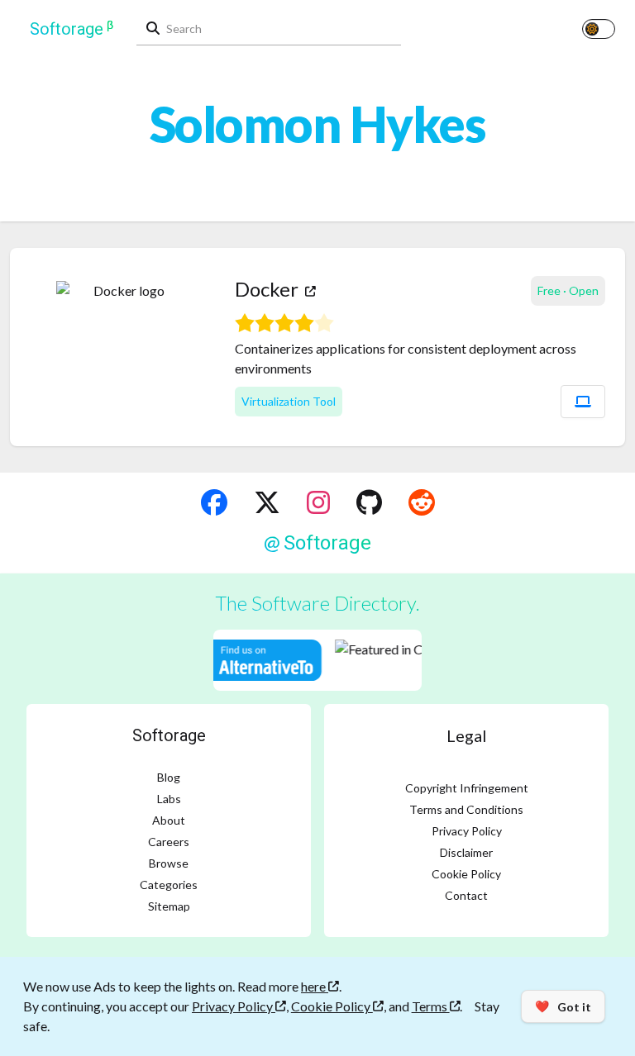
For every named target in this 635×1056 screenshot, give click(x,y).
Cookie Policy (466, 874)
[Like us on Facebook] (214, 502)
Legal (466, 735)
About (168, 820)
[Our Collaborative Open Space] (369, 502)
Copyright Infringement (466, 788)
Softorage (169, 735)
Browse (169, 863)
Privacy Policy (467, 831)
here (314, 986)
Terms (431, 1006)
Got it (563, 1006)
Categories (169, 885)
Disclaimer (466, 852)
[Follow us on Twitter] (267, 502)
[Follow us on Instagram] (318, 502)
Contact (466, 895)
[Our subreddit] (421, 502)
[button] (583, 401)
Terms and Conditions (466, 809)
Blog (168, 777)
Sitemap (169, 906)
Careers (168, 842)
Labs (169, 799)
